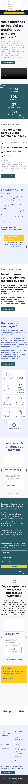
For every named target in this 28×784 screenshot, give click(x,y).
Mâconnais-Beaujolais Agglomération (12, 634)
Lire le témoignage (13, 650)
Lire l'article (11, 485)
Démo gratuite (8, 62)
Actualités (17, 735)
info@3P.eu (18, 756)
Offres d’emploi (19, 739)
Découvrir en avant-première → (14, 13)
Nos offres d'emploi (13, 694)
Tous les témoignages (14, 660)
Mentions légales (5, 748)
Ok (14, 782)
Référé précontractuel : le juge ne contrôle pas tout (13, 470)
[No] (26, 779)
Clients (16, 737)
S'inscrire (14, 566)
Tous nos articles (14, 494)
